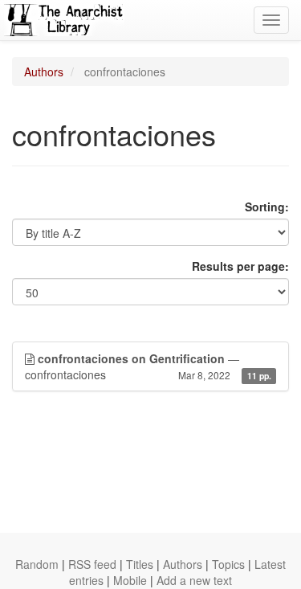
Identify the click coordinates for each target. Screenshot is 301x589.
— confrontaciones (148, 366)
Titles (139, 564)
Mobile (130, 580)
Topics (228, 564)
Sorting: (267, 206)
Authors (43, 71)
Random (37, 564)
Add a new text (194, 580)
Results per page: (240, 266)
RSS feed (92, 564)
